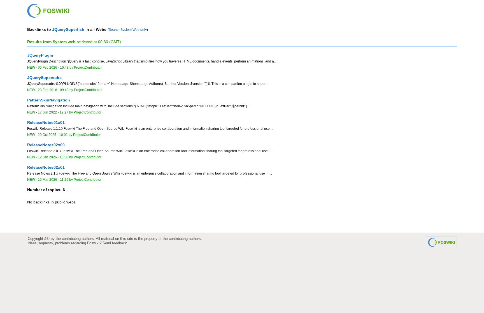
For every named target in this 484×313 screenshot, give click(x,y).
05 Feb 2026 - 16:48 (53, 67)
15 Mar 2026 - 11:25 (53, 180)
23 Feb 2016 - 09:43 (53, 90)
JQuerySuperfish (68, 29)
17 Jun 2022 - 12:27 (53, 112)
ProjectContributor (88, 67)
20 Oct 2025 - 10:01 (53, 135)
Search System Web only (128, 30)
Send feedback (115, 243)
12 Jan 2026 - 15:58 (53, 157)
